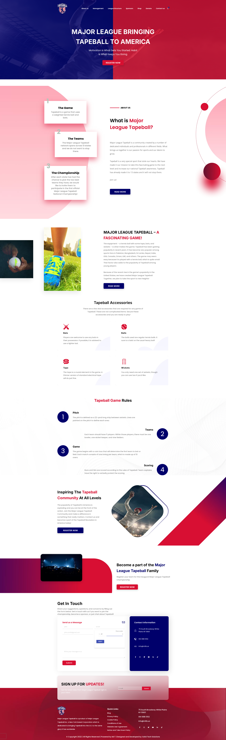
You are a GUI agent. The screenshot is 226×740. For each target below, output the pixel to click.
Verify (100, 641)
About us (84, 8)
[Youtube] (148, 657)
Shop (139, 8)
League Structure (114, 8)
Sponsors (129, 8)
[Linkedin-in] (153, 657)
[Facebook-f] (135, 657)
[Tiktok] (157, 657)
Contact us (160, 8)
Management (98, 8)
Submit (69, 663)
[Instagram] (140, 657)
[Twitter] (144, 657)
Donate (149, 8)
